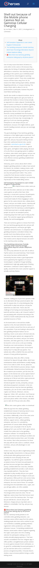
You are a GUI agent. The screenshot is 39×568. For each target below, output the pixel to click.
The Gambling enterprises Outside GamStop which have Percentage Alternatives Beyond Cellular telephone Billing (20, 49)
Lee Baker (9, 29)
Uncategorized (27, 29)
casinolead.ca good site (18, 144)
